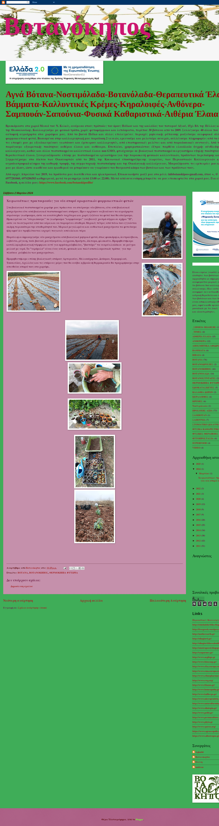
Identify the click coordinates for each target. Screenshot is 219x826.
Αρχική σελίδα (91, 600)
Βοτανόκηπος (76, 24)
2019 (198, 504)
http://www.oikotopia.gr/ (204, 708)
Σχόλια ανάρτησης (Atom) (32, 607)
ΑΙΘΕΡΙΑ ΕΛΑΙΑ (201, 336)
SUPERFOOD (199, 443)
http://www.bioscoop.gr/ (204, 661)
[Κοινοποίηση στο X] (76, 568)
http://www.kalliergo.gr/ (204, 694)
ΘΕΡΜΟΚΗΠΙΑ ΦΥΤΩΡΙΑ (63, 572)
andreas (200, 767)
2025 (198, 463)
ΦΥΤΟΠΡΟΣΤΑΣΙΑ (203, 438)
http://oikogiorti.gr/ (202, 638)
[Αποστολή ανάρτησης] (64, 567)
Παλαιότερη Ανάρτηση (168, 600)
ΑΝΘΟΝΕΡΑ (199, 341)
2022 (198, 488)
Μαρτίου (204, 473)
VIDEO (196, 447)
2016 (198, 519)
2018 (198, 509)
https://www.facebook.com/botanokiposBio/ (66, 182)
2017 (198, 514)
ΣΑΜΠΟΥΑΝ (199, 415)
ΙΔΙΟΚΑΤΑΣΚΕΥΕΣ (203, 387)
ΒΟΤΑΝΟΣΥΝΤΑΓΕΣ (204, 378)
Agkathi (200, 752)
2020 (198, 499)
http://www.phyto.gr (202, 722)
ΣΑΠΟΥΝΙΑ (199, 419)
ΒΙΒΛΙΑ (196, 355)
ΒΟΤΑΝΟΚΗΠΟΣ (38, 572)
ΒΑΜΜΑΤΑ (198, 350)
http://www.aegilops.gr (203, 657)
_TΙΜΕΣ (197, 331)
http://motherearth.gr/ (203, 634)
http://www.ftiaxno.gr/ (203, 685)
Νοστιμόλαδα (200, 406)
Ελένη (199, 762)
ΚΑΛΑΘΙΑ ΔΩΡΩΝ (202, 392)
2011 (198, 546)
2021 (198, 493)
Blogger (139, 819)
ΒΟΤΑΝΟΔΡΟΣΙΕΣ (202, 364)
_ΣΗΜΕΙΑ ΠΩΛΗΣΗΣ (204, 327)
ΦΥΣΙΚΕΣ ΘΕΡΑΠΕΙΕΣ (205, 433)
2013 (198, 535)
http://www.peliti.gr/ (202, 712)
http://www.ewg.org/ (202, 680)
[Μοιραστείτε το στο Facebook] (79, 568)
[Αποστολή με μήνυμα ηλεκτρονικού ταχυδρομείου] (70, 568)
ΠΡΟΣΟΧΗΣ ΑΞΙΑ (202, 410)
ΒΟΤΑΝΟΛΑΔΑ (201, 373)
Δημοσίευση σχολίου (22, 586)
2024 (198, 469)
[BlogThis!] (73, 568)
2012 (198, 540)
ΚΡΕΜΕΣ (197, 401)
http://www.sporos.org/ (204, 726)
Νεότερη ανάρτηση (18, 600)
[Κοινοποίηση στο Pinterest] (82, 568)
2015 (198, 525)
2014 (198, 530)
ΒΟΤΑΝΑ (23, 572)
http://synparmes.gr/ (202, 652)
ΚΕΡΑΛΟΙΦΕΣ (200, 396)
